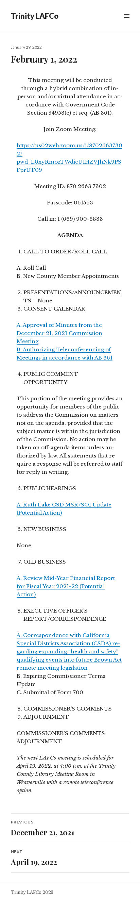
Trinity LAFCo (34, 15)
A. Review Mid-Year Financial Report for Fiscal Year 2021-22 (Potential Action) (66, 586)
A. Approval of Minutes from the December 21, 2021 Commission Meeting (59, 333)
